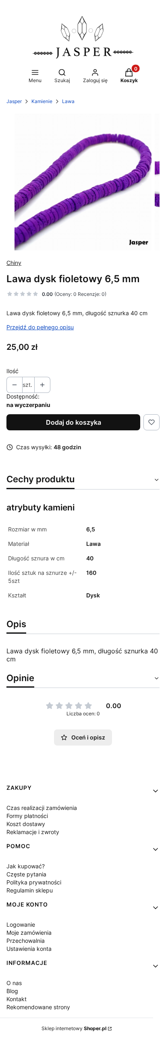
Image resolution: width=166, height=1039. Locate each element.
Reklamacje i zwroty (32, 831)
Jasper (14, 101)
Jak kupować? (25, 866)
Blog (12, 990)
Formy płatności (27, 815)
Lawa (68, 101)
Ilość (12, 371)
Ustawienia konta (29, 948)
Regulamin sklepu (29, 890)
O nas (14, 982)
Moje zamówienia (29, 932)
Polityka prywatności (33, 882)
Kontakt (16, 999)
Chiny (13, 262)
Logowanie (20, 924)
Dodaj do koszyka (73, 422)
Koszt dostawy (25, 823)
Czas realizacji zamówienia (41, 807)
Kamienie (41, 101)
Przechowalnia (25, 940)
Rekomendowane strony (38, 1007)
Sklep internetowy (74, 1028)
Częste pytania (26, 874)
